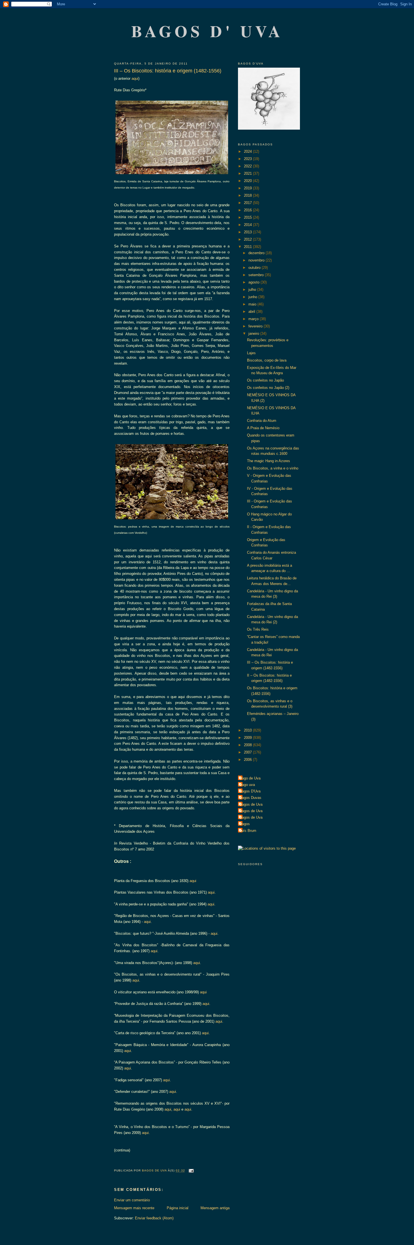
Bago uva (247, 785)
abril (252, 311)
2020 (248, 181)
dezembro (257, 253)
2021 (248, 173)
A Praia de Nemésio (263, 428)
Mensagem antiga (215, 1208)
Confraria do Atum (261, 420)
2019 (248, 188)
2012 (248, 239)
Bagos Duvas (250, 798)
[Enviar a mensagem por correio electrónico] (191, 1170)
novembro (257, 260)
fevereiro (256, 326)
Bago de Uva (250, 778)
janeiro (254, 333)
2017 (248, 203)
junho (253, 297)
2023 (248, 159)
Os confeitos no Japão (265, 380)
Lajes (251, 353)
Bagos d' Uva (207, 31)
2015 (248, 217)
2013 (248, 232)
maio (252, 304)
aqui (135, 78)
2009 (248, 738)
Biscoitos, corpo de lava (266, 360)
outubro (255, 267)
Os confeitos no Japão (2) (268, 388)
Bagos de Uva (250, 804)
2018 (248, 195)
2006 (248, 759)
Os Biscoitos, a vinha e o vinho (272, 468)
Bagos (244, 824)
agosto (254, 282)
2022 (248, 166)
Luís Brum (247, 830)
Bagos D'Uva (250, 791)
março (254, 319)
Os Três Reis (258, 629)
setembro (256, 275)
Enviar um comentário (132, 1200)
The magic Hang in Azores (268, 461)
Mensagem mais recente (134, 1208)
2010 (248, 730)
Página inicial (177, 1208)
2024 (248, 151)
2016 (248, 210)
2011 (248, 247)
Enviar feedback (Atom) (154, 1218)
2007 (248, 752)
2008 (248, 745)
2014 (248, 225)
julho (252, 289)
